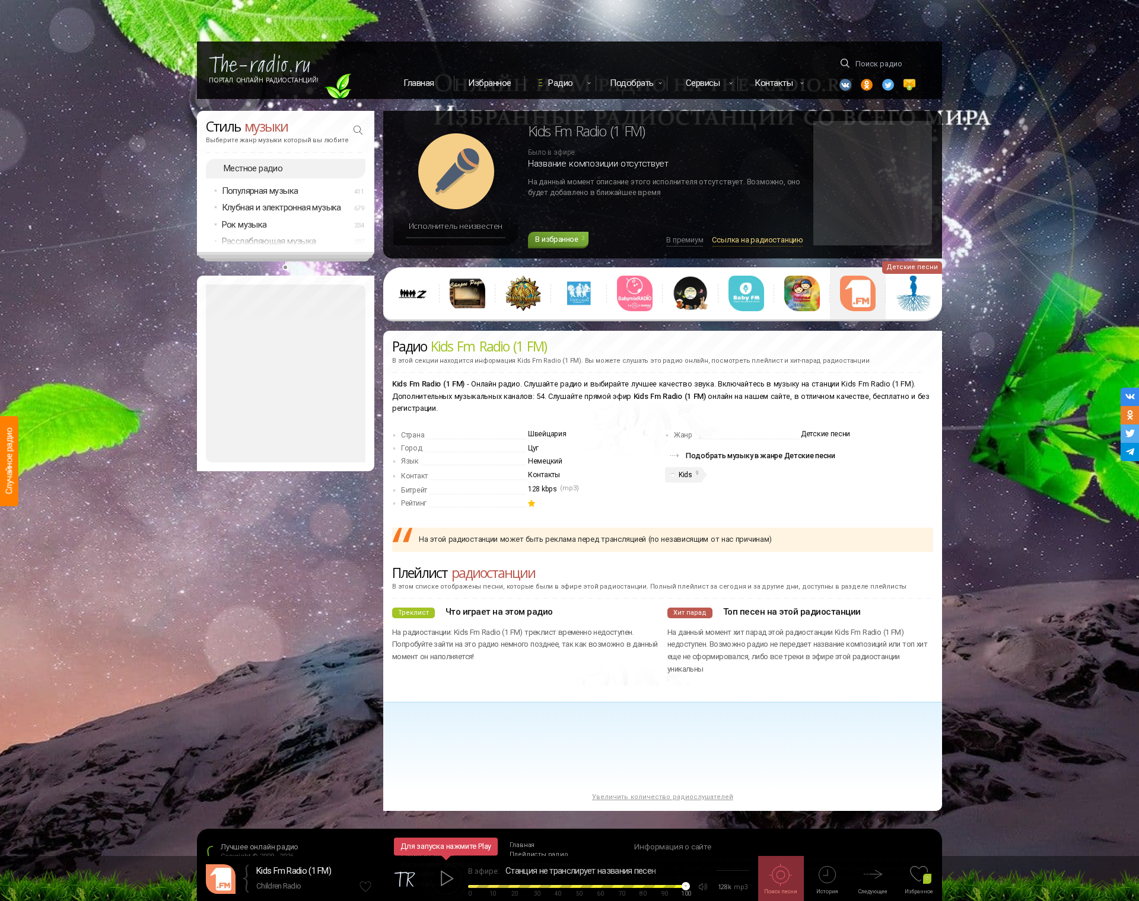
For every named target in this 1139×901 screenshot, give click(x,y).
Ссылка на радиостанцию (757, 239)
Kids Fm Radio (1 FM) (293, 870)
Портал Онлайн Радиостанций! (264, 80)
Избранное (489, 83)
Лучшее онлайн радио (259, 846)
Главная (418, 83)
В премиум (684, 239)
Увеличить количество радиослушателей (662, 797)
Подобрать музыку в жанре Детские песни (760, 455)
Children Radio (278, 885)
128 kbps (542, 489)
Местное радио (253, 168)
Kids (685, 475)
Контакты (544, 475)
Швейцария (547, 434)
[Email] (909, 85)
